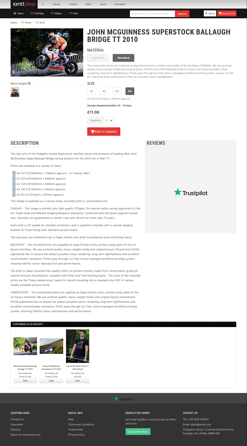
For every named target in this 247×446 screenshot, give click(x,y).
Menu (20, 13)
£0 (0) (228, 13)
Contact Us (17, 419)
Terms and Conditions (81, 424)
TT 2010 (40, 22)
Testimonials (75, 429)
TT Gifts (73, 13)
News (103, 4)
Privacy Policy (76, 434)
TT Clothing (37, 13)
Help (71, 419)
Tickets (73, 4)
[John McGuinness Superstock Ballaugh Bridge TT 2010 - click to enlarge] (47, 77)
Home (14, 22)
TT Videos (56, 13)
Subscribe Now (138, 431)
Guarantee (17, 424)
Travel (56, 4)
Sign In (211, 13)
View (25, 380)
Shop (89, 4)
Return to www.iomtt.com (26, 434)
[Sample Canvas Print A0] (15, 93)
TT (43, 4)
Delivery (15, 429)
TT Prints (26, 22)
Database (120, 4)
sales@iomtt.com (201, 424)
